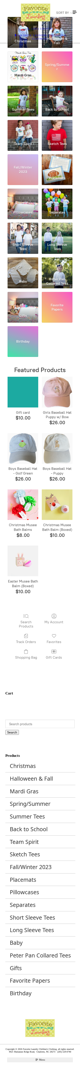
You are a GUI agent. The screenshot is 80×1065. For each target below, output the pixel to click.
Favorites (54, 642)
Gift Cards (54, 657)
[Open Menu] (74, 12)
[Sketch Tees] (57, 129)
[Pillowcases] (23, 197)
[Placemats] (57, 163)
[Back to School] (57, 95)
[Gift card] (23, 392)
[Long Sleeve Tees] (57, 231)
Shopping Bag (26, 657)
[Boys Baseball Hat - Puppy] (57, 448)
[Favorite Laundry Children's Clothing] (35, 12)
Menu (41, 1059)
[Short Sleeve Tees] (23, 231)
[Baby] (23, 266)
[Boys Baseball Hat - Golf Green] (23, 448)
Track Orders (26, 642)
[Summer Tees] (23, 95)
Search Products (26, 624)
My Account (53, 622)
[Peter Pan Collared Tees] (57, 266)
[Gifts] (23, 301)
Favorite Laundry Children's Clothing (41, 37)
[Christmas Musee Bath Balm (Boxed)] (57, 504)
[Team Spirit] (23, 129)
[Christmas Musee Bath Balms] (23, 504)
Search (12, 732)
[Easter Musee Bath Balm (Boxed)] (23, 561)
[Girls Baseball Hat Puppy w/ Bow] (57, 392)
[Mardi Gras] (23, 60)
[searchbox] (40, 724)
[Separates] (57, 197)
